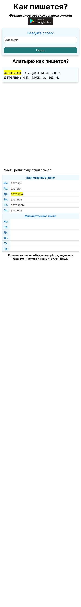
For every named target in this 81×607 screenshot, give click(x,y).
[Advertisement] (40, 125)
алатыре (16, 210)
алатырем (17, 204)
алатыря (16, 188)
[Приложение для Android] (40, 24)
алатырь (16, 183)
